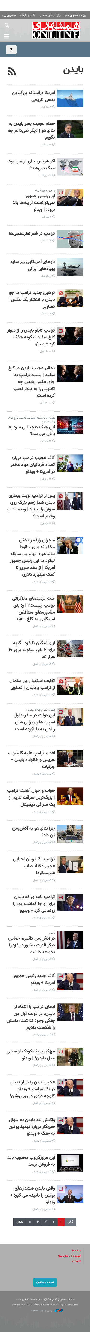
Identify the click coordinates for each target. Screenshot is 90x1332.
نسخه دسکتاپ (45, 1282)
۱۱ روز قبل (46, 145)
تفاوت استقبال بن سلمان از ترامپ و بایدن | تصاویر (32, 684)
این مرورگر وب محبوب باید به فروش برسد (31, 1161)
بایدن (73, 69)
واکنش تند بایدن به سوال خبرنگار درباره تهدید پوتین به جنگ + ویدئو (32, 1127)
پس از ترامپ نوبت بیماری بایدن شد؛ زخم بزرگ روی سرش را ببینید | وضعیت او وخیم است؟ (31, 506)
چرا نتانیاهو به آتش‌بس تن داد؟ (33, 832)
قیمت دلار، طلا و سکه (69, 1256)
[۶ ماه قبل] (70, 267)
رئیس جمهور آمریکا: (44, 191)
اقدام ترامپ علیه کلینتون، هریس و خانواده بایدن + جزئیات (31, 760)
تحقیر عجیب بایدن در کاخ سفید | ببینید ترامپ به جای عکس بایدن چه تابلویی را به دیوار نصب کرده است (31, 382)
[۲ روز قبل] (70, 98)
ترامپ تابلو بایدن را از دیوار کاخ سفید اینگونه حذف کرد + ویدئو (31, 337)
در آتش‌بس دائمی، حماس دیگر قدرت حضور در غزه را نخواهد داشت (31, 945)
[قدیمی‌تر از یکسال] (70, 545)
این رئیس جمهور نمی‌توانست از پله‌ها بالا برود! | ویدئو (34, 203)
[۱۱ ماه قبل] (70, 425)
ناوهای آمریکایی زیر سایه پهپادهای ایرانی (32, 265)
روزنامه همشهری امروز (75, 15)
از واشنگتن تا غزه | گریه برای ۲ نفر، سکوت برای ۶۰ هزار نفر (32, 650)
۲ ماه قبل (46, 217)
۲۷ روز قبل (45, 175)
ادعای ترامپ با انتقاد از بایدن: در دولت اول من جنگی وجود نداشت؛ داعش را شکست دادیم (31, 1017)
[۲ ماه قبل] (70, 197)
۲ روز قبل (46, 107)
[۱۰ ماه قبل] (70, 336)
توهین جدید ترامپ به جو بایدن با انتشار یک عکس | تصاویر (31, 299)
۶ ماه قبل (46, 276)
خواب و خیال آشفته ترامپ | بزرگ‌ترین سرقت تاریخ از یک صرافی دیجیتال (31, 797)
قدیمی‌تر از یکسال (41, 582)
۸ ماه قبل (46, 314)
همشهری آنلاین (56, 30)
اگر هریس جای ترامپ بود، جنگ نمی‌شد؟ (31, 165)
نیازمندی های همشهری (50, 15)
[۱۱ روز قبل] (70, 129)
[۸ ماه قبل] (70, 298)
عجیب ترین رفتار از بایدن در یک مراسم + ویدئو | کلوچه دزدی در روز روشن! (32, 1089)
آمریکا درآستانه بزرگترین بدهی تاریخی (33, 96)
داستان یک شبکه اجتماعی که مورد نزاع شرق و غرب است (31, 420)
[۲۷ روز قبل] (70, 166)
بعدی (20, 1222)
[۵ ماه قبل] (70, 239)
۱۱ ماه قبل (45, 441)
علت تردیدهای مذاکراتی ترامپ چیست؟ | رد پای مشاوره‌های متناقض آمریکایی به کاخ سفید (33, 609)
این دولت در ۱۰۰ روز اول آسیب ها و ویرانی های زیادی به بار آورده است (34, 722)
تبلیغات (76, 1261)
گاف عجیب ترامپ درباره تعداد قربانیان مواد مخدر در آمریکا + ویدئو (32, 464)
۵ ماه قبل (46, 241)
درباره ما (76, 1251)
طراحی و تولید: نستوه (43, 1311)
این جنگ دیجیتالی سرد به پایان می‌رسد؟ (32, 431)
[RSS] (12, 72)
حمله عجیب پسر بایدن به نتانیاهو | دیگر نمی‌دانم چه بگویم (31, 130)
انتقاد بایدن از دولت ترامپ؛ (40, 710)
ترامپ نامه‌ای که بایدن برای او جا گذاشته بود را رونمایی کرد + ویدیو (34, 904)
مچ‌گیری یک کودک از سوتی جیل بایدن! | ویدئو (31, 1055)
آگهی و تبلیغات (27, 15)
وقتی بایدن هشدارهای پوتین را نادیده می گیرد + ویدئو (32, 1195)
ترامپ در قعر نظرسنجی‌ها (32, 233)
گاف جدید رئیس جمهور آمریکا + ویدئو (34, 979)
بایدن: (51, 933)
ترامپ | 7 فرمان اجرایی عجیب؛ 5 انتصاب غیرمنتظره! (34, 866)
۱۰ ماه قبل (45, 351)
